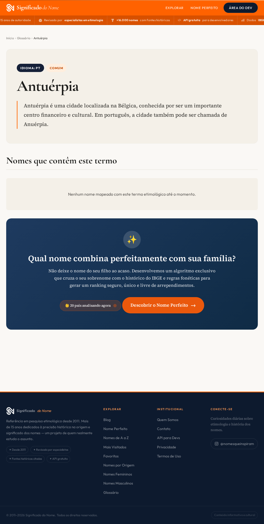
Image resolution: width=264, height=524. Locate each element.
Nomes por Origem (118, 465)
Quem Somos (167, 419)
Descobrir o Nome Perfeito (163, 305)
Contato (163, 428)
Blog (107, 419)
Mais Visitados (114, 447)
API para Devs (168, 437)
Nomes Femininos (117, 474)
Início (10, 38)
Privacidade (166, 447)
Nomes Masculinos (118, 483)
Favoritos (111, 456)
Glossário (23, 38)
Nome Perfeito (204, 8)
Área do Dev (240, 8)
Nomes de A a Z (116, 437)
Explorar (175, 8)
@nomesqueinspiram (237, 443)
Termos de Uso (169, 456)
